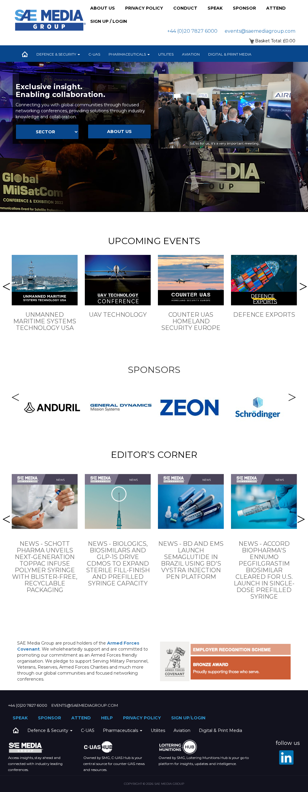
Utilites (166, 54)
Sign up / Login (108, 21)
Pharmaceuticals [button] (128, 54)
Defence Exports (264, 314)
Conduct (185, 8)
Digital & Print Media (229, 54)
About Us (102, 8)
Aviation (191, 54)
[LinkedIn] (286, 757)
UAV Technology (118, 314)
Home (24, 54)
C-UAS (94, 54)
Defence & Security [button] (56, 54)
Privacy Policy (144, 8)
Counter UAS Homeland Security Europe (190, 321)
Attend (276, 8)
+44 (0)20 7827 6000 (192, 31)
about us (119, 131)
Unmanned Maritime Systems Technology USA (44, 321)
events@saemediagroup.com (260, 31)
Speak (215, 8)
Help (107, 718)
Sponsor (244, 8)
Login (198, 718)
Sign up (180, 718)
